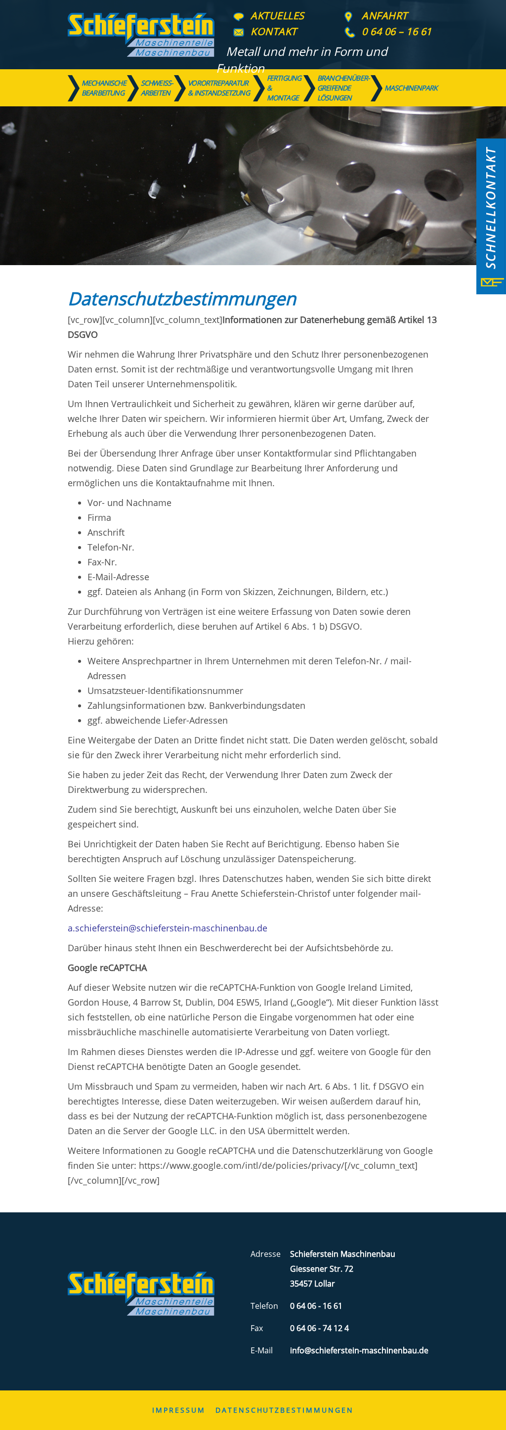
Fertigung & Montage (284, 88)
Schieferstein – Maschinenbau (141, 34)
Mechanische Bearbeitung (104, 87)
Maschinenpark (410, 87)
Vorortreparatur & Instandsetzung (219, 87)
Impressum (178, 1410)
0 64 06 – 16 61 (397, 31)
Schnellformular (491, 216)
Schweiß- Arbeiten (157, 87)
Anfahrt (385, 15)
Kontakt (274, 31)
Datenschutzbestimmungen (284, 1410)
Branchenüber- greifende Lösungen (343, 88)
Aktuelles (277, 15)
